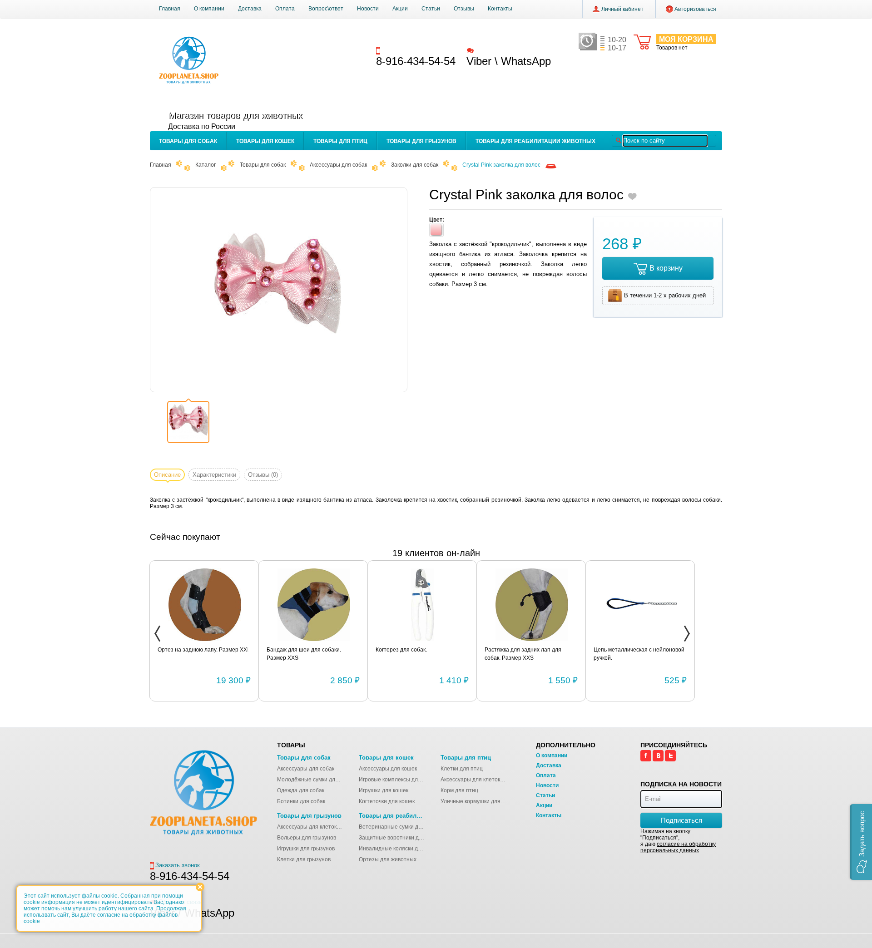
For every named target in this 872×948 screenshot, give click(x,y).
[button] (861, 842)
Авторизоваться (695, 9)
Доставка (250, 8)
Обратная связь (497, 50)
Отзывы (464, 8)
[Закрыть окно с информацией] (200, 887)
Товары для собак (188, 141)
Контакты (500, 8)
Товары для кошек (265, 141)
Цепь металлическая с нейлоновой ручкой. (639, 654)
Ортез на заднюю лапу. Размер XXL (204, 650)
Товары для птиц (340, 141)
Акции (400, 8)
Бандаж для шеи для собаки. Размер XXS (304, 654)
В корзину (666, 268)
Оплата (285, 8)
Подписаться (681, 820)
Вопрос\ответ (325, 8)
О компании (209, 8)
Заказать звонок (405, 50)
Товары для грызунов (421, 141)
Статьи (430, 8)
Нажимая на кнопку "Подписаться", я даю (678, 841)
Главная (169, 8)
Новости (368, 8)
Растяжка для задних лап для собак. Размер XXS (523, 654)
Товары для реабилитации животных (535, 141)
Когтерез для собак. (401, 650)
